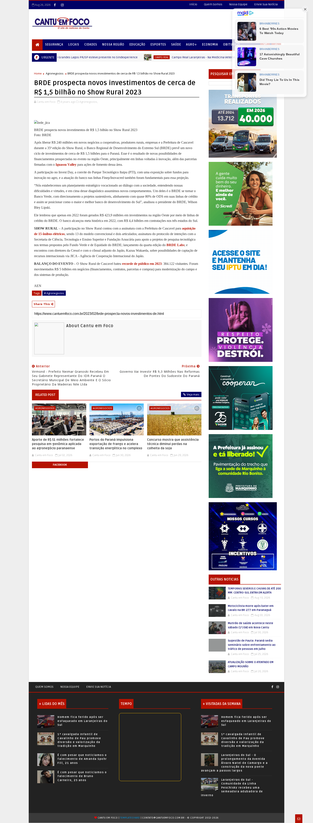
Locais (73, 44)
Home (38, 73)
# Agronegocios (54, 293)
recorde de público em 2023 (142, 263)
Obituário (231, 44)
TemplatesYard (130, 817)
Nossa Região (113, 44)
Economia (210, 44)
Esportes (158, 44)
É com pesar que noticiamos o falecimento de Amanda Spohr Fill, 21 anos (82, 759)
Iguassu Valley (66, 164)
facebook (60, 464)
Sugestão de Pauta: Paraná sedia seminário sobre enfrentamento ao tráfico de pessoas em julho (252, 645)
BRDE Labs (175, 245)
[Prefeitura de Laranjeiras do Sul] (243, 123)
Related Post (45, 395)
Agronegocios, (88, 102)
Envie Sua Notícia (266, 4)
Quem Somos (213, 4)
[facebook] (55, 5)
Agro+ (191, 44)
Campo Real (113, 57)
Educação (137, 44)
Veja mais (193, 394)
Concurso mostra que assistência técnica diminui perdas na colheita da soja (173, 444)
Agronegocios (54, 73)
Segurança (54, 44)
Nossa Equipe (238, 4)
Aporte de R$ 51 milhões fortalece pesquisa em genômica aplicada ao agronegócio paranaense (58, 444)
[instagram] (62, 5)
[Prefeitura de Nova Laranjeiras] (241, 262)
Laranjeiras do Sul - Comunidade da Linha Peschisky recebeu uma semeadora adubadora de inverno (232, 787)
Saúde (176, 44)
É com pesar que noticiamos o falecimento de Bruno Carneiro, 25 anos (82, 776)
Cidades (90, 44)
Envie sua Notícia (98, 687)
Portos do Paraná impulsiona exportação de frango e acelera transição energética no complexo (115, 444)
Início (193, 4)
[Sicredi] (241, 193)
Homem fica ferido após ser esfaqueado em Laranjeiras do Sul (82, 720)
